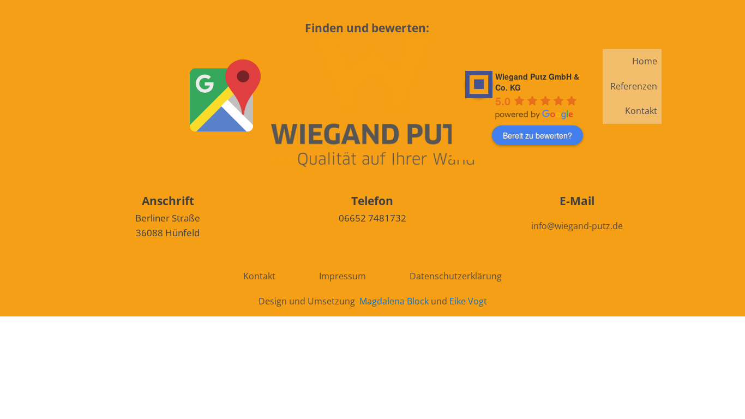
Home (644, 61)
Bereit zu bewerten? (537, 135)
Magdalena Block (394, 301)
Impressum (342, 276)
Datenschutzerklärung (456, 276)
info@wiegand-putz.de (577, 226)
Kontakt (641, 111)
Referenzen (633, 86)
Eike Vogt (468, 301)
